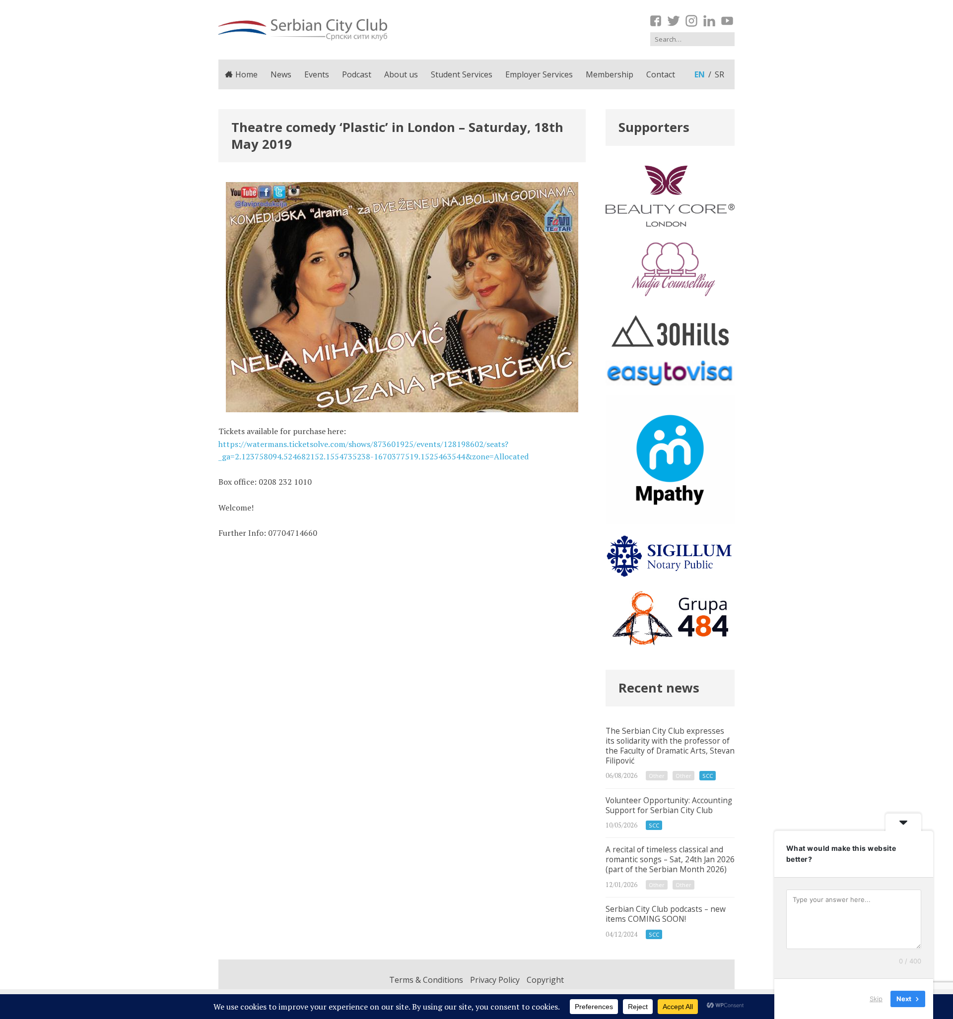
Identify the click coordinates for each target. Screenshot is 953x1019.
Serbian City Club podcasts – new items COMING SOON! (670, 922)
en (699, 74)
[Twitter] (673, 20)
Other (657, 775)
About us (401, 74)
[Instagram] (691, 20)
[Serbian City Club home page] (302, 30)
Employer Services (539, 74)
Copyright (545, 979)
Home (246, 74)
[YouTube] (727, 20)
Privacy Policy (495, 979)
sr (719, 74)
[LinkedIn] (709, 20)
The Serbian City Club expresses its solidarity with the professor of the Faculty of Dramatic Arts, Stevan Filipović (670, 753)
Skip (876, 999)
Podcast (356, 74)
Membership (609, 74)
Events (316, 74)
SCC (707, 775)
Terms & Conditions (426, 979)
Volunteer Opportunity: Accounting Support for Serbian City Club (670, 813)
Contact (660, 74)
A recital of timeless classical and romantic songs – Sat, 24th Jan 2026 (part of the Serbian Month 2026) (670, 867)
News (281, 74)
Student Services (461, 74)
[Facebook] (655, 20)
